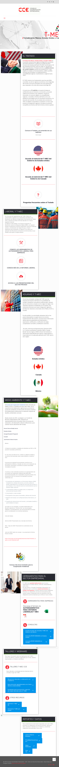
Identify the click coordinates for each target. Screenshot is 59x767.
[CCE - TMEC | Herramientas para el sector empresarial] (29, 10)
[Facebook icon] (47, 1)
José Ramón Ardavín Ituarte (11, 439)
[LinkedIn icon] (53, 1)
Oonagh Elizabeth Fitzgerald (11, 434)
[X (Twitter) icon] (49, 1)
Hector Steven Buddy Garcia (11, 428)
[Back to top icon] (54, 759)
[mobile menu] (4, 18)
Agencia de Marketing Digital (19, 763)
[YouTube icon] (51, 1)
